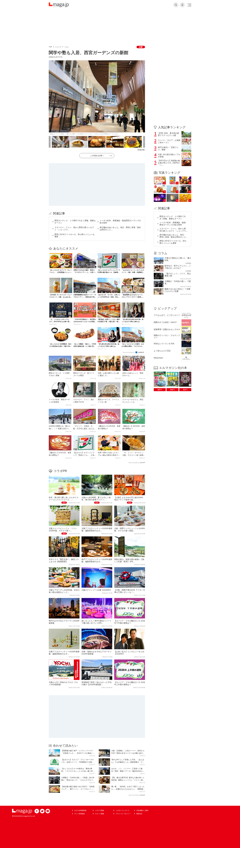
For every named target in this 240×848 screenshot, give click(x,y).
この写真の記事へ (97, 155)
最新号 (160, 390)
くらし (66, 47)
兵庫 (140, 47)
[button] (50, 142)
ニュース (58, 47)
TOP (50, 47)
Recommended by (129, 352)
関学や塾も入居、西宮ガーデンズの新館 (88, 52)
